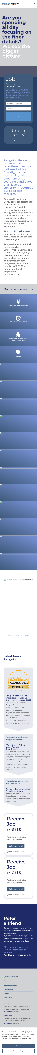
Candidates (8, 989)
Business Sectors (10, 985)
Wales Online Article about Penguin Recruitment (15, 747)
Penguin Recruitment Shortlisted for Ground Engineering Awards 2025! (18, 698)
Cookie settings (18, 1051)
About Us (7, 981)
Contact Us (8, 998)
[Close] (35, 1029)
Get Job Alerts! (16, 846)
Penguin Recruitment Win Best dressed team (18, 790)
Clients (6, 993)
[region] (18, 1041)
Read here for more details (17, 955)
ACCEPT (18, 1046)
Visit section (19, 305)
